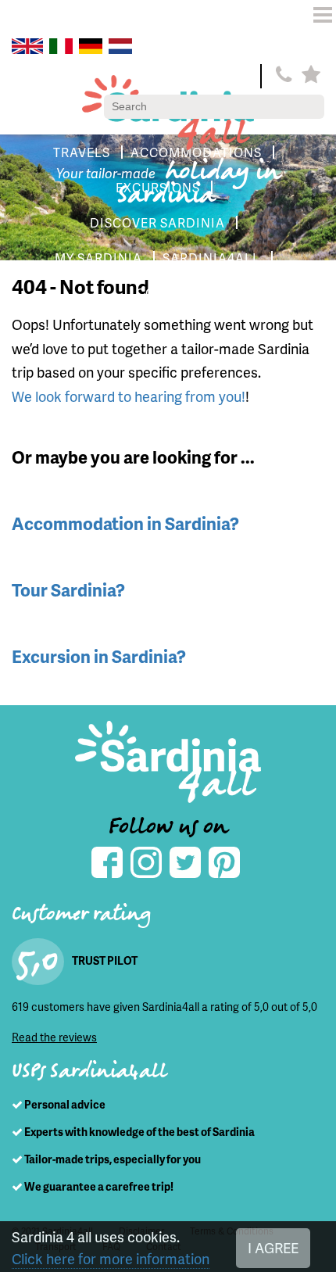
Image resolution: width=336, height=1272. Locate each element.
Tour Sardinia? (68, 590)
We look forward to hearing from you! (128, 396)
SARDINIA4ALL (211, 258)
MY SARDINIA (98, 258)
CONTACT (167, 293)
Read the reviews (54, 1037)
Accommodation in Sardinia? (125, 523)
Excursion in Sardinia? (99, 656)
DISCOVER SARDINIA (157, 222)
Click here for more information (110, 1258)
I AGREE (273, 1247)
